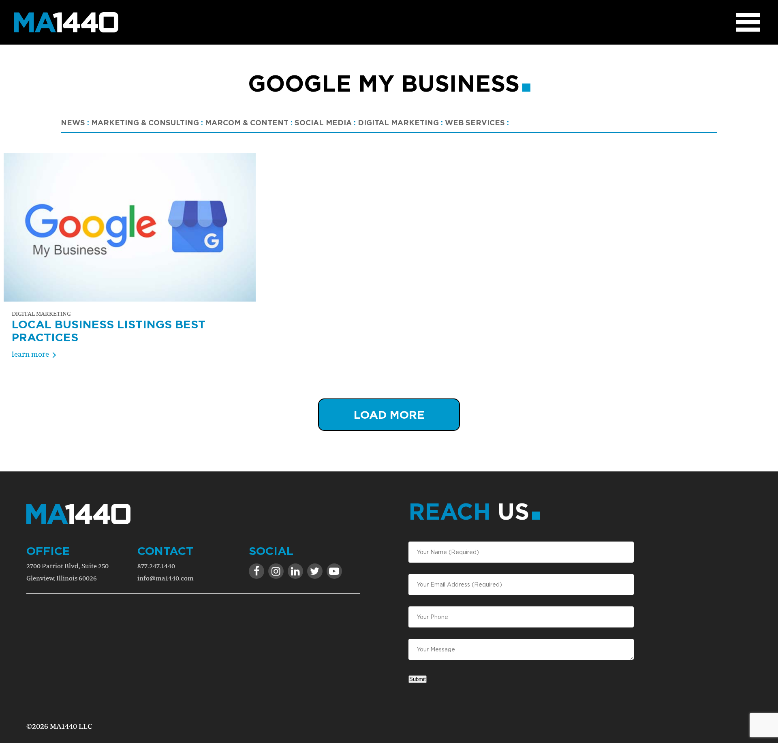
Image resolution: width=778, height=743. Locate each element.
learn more (30, 354)
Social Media (325, 122)
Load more (389, 414)
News (75, 122)
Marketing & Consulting (147, 122)
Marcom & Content (249, 122)
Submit (417, 679)
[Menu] (748, 22)
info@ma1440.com (165, 578)
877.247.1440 (156, 566)
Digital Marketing (400, 122)
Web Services (477, 122)
